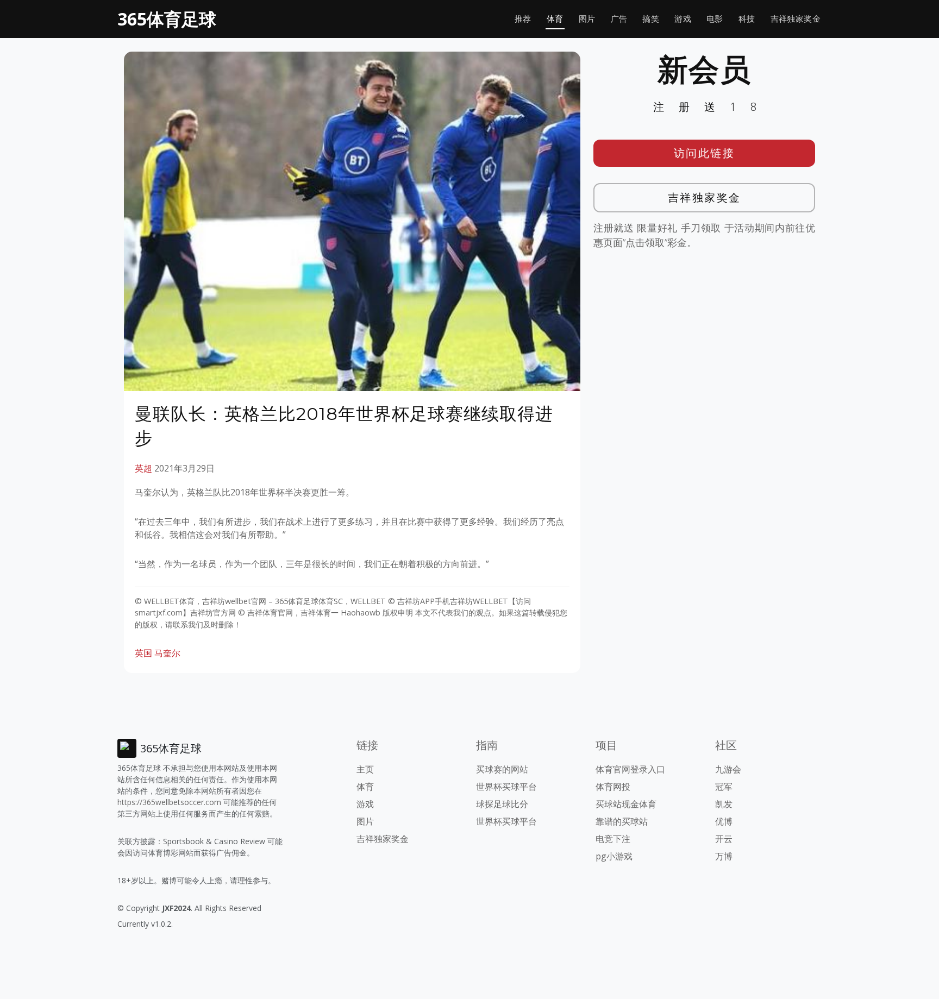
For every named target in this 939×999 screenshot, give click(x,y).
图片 (587, 19)
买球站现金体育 (626, 804)
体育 (555, 19)
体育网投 (613, 787)
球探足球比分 (502, 804)
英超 (143, 468)
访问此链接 (704, 153)
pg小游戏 (614, 856)
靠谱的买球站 (622, 821)
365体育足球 (166, 18)
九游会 (728, 769)
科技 (746, 19)
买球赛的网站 (502, 769)
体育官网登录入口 (630, 769)
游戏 (682, 19)
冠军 (724, 787)
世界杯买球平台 (506, 787)
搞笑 (650, 19)
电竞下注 (613, 839)
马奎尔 (167, 653)
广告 (619, 19)
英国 (143, 653)
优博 (724, 821)
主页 (365, 769)
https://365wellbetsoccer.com (169, 802)
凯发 (724, 804)
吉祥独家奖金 (796, 19)
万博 (724, 856)
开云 (724, 839)
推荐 (523, 19)
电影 (714, 19)
